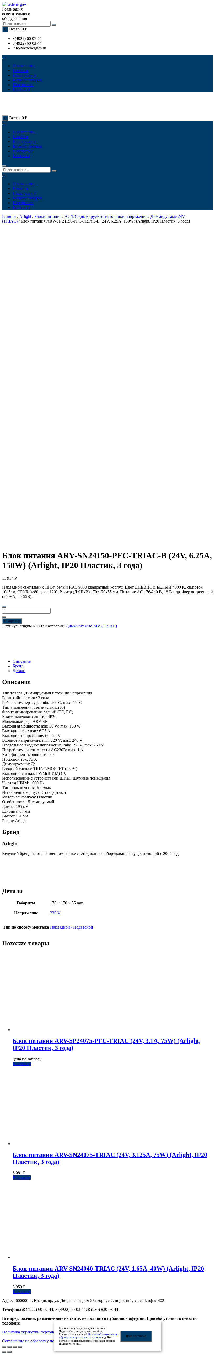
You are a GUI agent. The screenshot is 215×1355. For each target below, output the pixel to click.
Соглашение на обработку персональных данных (46, 1341)
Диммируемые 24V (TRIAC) (91, 626)
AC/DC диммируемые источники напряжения (105, 216)
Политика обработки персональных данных (41, 1332)
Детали (19, 670)
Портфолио (23, 85)
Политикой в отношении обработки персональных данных (89, 1336)
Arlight (25, 216)
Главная (9, 216)
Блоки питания (47, 216)
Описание (22, 661)
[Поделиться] (9, 1347)
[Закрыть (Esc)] (4, 1347)
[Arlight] (20, 644)
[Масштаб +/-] (20, 1347)
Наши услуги (24, 75)
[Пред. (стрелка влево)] (4, 1352)
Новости (20, 70)
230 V (55, 913)
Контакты (21, 89)
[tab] (113, 661)
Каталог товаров (27, 80)
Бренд (18, 666)
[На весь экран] (15, 1347)
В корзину (12, 621)
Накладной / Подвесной (71, 927)
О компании (24, 66)
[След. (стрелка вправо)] (9, 1352)
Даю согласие (136, 1336)
